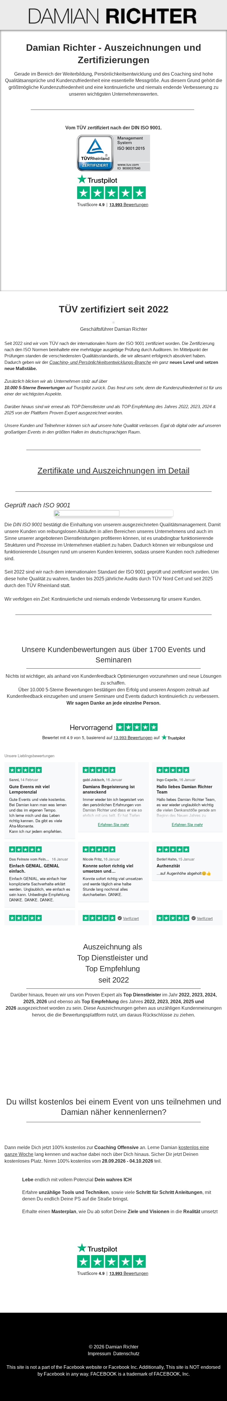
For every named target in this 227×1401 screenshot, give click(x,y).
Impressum (100, 1353)
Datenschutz (126, 1353)
